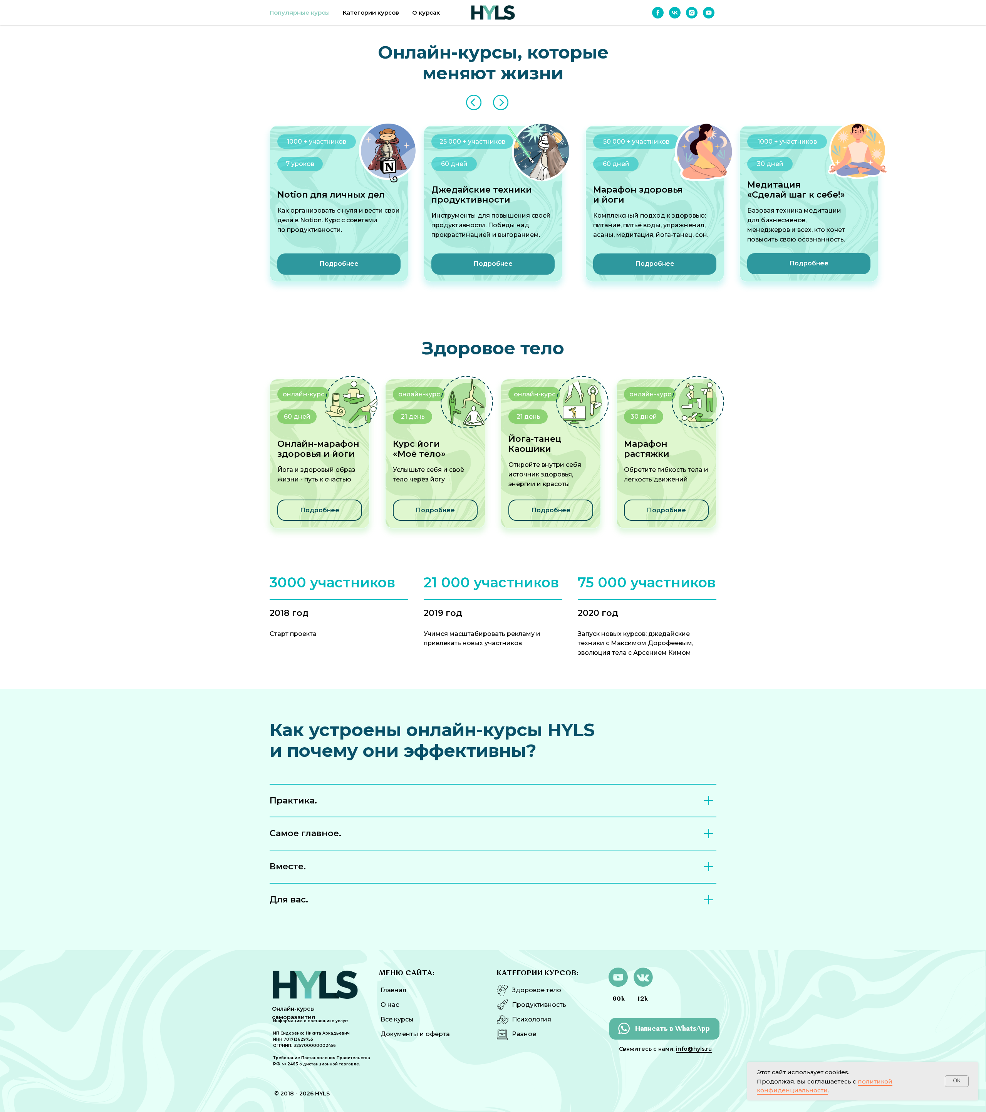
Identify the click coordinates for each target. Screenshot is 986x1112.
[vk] (675, 12)
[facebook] (658, 12)
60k (618, 999)
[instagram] (692, 12)
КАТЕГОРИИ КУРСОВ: (538, 973)
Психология (531, 1019)
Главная (393, 990)
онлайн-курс (650, 394)
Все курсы (397, 1019)
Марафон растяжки (646, 449)
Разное (524, 1034)
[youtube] (708, 12)
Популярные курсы (300, 12)
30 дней (644, 416)
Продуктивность (539, 1004)
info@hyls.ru (694, 1048)
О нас (390, 1004)
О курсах (426, 12)
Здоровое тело (536, 990)
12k (642, 999)
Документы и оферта (415, 1034)
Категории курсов (371, 12)
